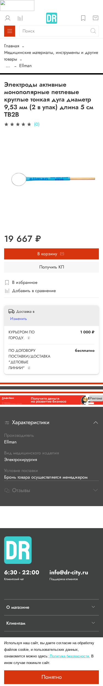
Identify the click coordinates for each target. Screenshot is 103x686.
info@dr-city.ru (68, 572)
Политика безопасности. (69, 656)
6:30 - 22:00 (21, 572)
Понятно (51, 677)
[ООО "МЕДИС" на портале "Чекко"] (17, 5)
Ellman (25, 65)
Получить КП (51, 267)
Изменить (18, 318)
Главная (11, 46)
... (8, 65)
